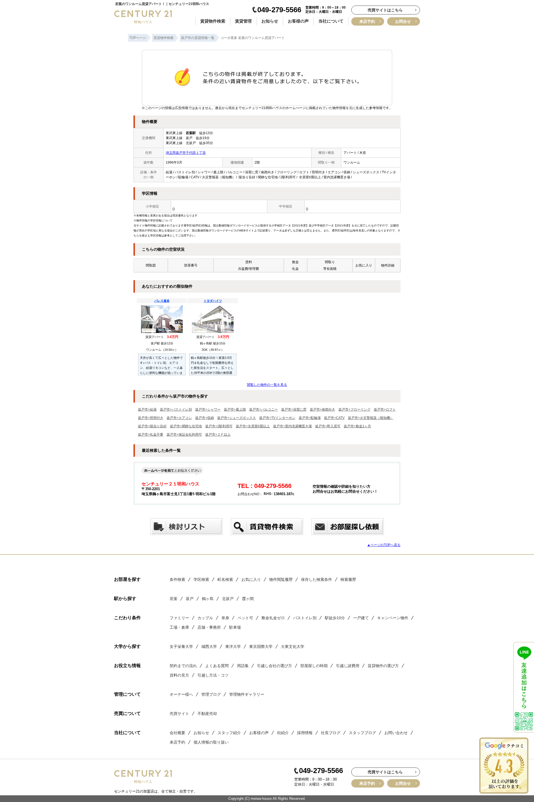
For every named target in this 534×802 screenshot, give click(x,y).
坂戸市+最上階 (235, 409)
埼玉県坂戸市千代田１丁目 (186, 153)
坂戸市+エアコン (179, 418)
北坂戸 (228, 598)
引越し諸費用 (347, 665)
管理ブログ (211, 694)
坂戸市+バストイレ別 (176, 409)
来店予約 (367, 21)
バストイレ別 (305, 618)
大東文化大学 (292, 646)
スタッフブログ (362, 733)
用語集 (243, 665)
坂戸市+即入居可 (327, 426)
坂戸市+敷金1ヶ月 (357, 426)
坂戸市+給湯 (147, 409)
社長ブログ (330, 733)
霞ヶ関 (248, 598)
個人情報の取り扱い (211, 742)
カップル (205, 618)
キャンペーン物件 (392, 618)
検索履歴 (348, 579)
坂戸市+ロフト (385, 409)
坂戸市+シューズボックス (236, 418)
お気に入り (251, 579)
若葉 (173, 598)
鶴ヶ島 (208, 598)
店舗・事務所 (209, 627)
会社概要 (177, 733)
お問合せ (403, 21)
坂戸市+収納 (204, 418)
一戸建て (361, 618)
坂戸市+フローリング (354, 409)
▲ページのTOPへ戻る (383, 545)
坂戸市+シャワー (208, 409)
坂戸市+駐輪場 (310, 418)
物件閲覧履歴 (281, 579)
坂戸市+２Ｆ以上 (218, 434)
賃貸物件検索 (212, 21)
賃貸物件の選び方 (383, 665)
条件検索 (177, 579)
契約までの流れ (183, 665)
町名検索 (225, 579)
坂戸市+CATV (334, 418)
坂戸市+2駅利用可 (219, 426)
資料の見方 (179, 675)
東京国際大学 (261, 646)
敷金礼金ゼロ (273, 618)
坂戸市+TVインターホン (277, 418)
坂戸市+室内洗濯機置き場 (292, 426)
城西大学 (209, 646)
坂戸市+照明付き (150, 418)
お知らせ (269, 21)
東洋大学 (233, 646)
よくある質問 (217, 665)
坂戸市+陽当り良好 (152, 426)
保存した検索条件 (316, 579)
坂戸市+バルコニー (263, 409)
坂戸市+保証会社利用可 (184, 434)
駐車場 (235, 627)
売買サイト (179, 713)
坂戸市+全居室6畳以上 (253, 426)
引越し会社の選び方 (274, 665)
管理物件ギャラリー (246, 694)
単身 (225, 618)
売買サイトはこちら (385, 10)
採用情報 (305, 733)
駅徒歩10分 (335, 618)
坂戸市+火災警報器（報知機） (370, 418)
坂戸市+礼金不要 (150, 434)
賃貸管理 (243, 21)
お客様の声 (298, 21)
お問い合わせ (396, 733)
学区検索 (201, 579)
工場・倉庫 (179, 627)
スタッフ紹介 (229, 733)
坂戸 (190, 598)
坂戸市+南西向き (322, 409)
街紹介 (283, 733)
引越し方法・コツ (213, 675)
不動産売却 (207, 713)
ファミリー (179, 618)
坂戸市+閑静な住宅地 (186, 426)
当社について (330, 21)
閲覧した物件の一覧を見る (267, 385)
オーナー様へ (181, 694)
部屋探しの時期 (314, 665)
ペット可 (245, 618)
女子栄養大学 (181, 646)
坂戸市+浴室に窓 (293, 409)
